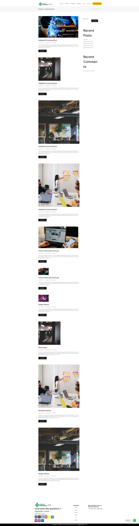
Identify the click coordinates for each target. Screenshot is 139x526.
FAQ (84, 3)
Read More (42, 50)
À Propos (67, 3)
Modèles (79, 3)
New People (42, 348)
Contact (89, 3)
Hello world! (85, 39)
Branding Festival (44, 411)
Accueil (61, 3)
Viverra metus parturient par (48, 251)
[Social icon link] (36, 517)
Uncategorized (47, 42)
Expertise (73, 3)
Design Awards (43, 305)
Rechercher (85, 18)
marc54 (54, 42)
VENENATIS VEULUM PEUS (47, 40)
